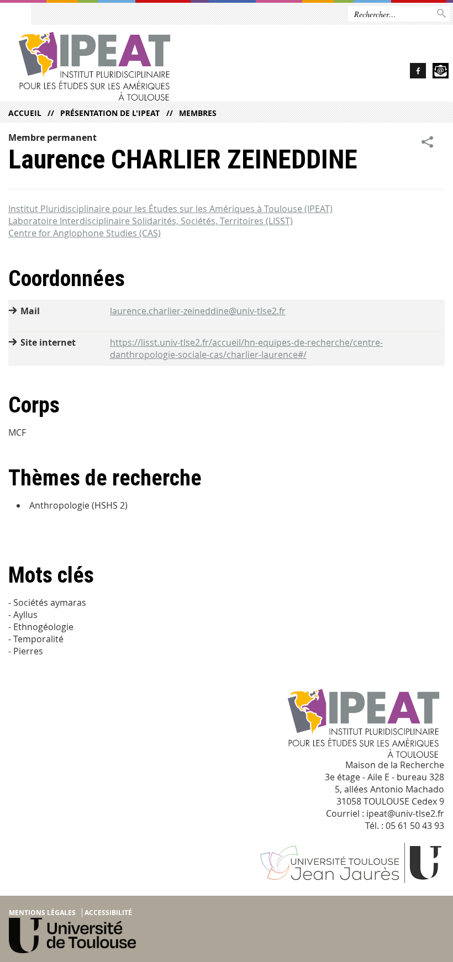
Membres (197, 113)
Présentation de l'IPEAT (110, 113)
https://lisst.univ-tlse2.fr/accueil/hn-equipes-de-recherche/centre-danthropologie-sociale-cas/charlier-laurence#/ (246, 348)
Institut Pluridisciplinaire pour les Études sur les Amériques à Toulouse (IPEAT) (170, 209)
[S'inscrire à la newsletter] (441, 72)
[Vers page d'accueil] (136, 66)
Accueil (24, 113)
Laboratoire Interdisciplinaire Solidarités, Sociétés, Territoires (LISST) (150, 221)
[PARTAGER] (427, 141)
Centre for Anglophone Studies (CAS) (84, 233)
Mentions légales (42, 912)
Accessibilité (108, 912)
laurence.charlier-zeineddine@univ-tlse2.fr (198, 311)
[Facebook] (418, 72)
